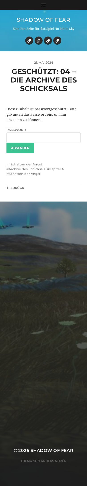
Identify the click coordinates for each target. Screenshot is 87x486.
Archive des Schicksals (27, 169)
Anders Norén (53, 461)
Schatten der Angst (26, 164)
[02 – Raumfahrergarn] (48, 41)
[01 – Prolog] (57, 41)
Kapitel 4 (56, 169)
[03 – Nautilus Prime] (39, 41)
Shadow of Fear (43, 20)
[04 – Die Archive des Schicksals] (29, 41)
